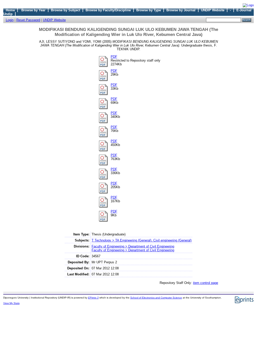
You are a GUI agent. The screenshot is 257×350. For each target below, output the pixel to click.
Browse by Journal (181, 10)
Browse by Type (148, 10)
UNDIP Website (212, 10)
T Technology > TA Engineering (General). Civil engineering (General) (141, 240)
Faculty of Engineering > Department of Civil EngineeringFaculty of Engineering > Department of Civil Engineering (133, 248)
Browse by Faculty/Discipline (108, 10)
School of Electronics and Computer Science (156, 297)
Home (10, 10)
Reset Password (28, 20)
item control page (205, 283)
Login (10, 20)
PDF (114, 57)
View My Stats (11, 303)
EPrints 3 (93, 297)
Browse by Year (33, 10)
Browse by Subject (65, 10)
